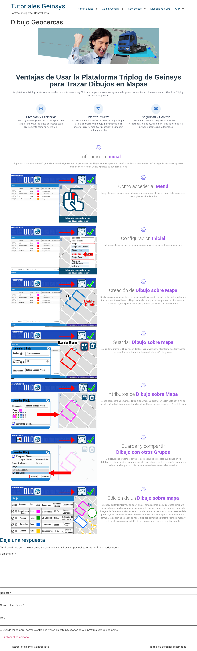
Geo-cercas (135, 8)
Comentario (8, 553)
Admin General (110, 8)
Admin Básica (85, 8)
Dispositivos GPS (160, 8)
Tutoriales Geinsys (38, 6)
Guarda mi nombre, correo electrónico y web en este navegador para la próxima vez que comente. (60, 630)
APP (177, 8)
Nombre (5, 593)
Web (2, 617)
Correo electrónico (12, 605)
